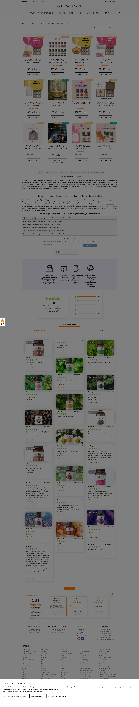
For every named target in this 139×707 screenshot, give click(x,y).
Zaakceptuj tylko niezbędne (15, 696)
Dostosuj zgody (37, 696)
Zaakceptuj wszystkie (57, 696)
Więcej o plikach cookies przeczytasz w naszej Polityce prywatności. (23, 691)
